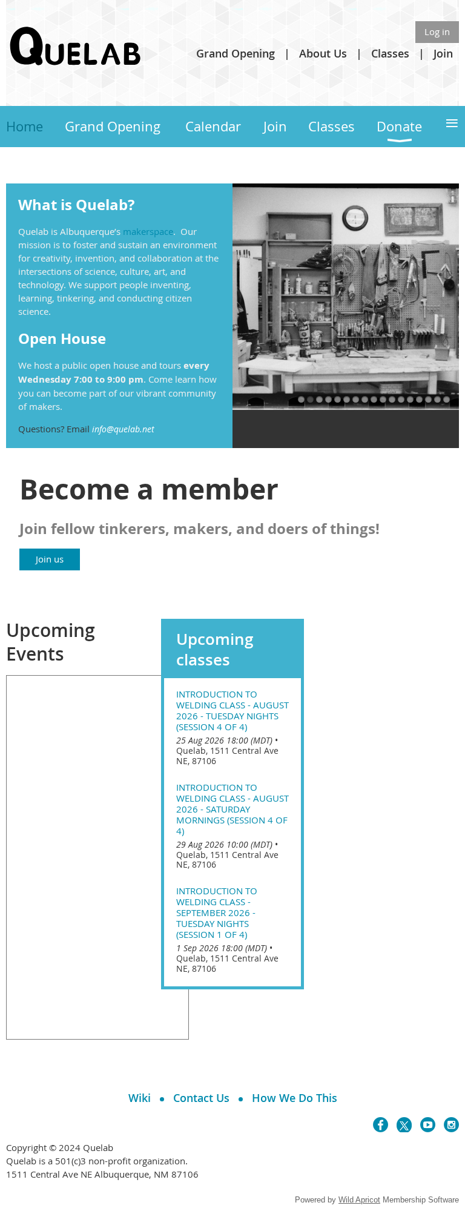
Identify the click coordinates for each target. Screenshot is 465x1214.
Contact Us (201, 1097)
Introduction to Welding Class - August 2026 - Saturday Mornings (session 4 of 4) (232, 809)
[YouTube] (427, 1124)
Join (443, 53)
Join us (50, 559)
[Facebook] (380, 1124)
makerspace (148, 231)
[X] (404, 1124)
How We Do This (294, 1097)
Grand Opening (235, 53)
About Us (323, 53)
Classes (390, 53)
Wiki (139, 1097)
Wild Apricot (359, 1199)
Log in (437, 31)
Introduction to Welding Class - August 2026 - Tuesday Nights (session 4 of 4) (232, 710)
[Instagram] (451, 1124)
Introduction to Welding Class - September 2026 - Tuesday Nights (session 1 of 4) (216, 912)
